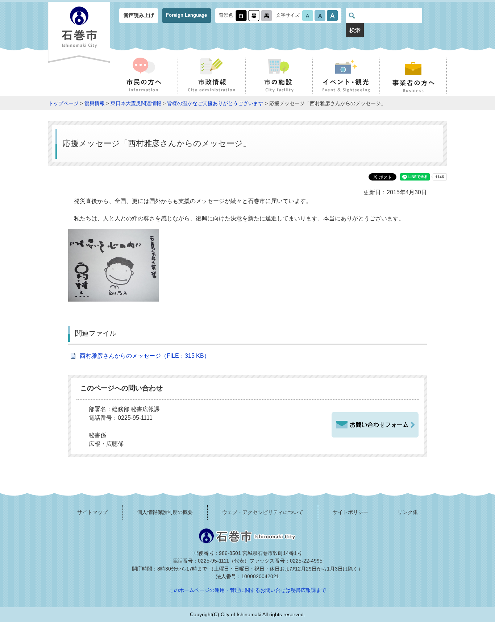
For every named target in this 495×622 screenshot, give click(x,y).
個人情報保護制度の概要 (165, 512)
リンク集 (408, 512)
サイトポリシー (350, 512)
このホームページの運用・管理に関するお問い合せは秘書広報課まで (247, 590)
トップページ (63, 103)
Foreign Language (186, 15)
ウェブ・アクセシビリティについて (262, 512)
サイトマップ (92, 512)
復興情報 (94, 103)
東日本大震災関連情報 (136, 103)
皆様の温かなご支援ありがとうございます (215, 103)
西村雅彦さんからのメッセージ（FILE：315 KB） (145, 356)
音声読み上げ (139, 15)
